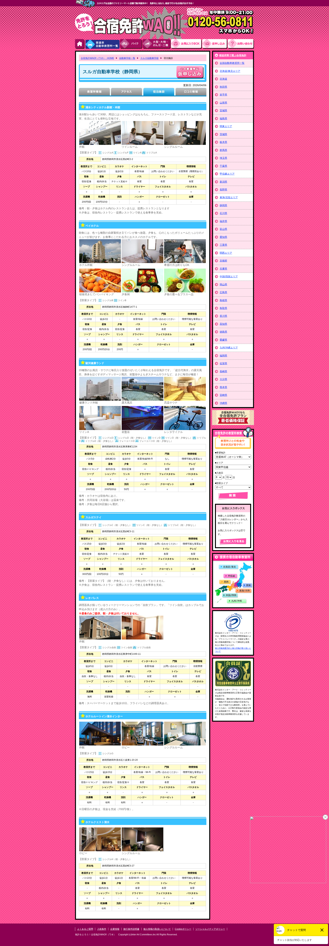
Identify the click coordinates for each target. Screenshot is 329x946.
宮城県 (223, 110)
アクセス (126, 92)
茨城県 (223, 134)
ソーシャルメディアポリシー (210, 929)
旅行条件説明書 (131, 929)
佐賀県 (223, 363)
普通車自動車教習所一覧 (102, 44)
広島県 (223, 292)
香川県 (223, 316)
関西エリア (226, 252)
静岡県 (223, 205)
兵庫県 (223, 268)
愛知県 (223, 237)
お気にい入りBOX (186, 44)
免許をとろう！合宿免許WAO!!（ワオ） (95, 934)
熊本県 (223, 387)
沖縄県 (223, 403)
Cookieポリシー (183, 929)
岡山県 (223, 284)
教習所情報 (94, 92)
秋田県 (223, 86)
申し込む (190, 72)
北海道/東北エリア (230, 71)
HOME (80, 44)
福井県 (223, 221)
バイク (131, 44)
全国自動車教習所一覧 (232, 63)
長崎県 (223, 371)
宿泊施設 (158, 92)
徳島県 (223, 331)
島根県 (223, 300)
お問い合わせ (241, 44)
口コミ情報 (190, 92)
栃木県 (223, 142)
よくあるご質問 (85, 929)
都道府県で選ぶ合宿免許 (232, 55)
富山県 (223, 229)
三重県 (223, 244)
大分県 (223, 379)
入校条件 (101, 929)
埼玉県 (223, 157)
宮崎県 (223, 395)
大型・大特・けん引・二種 (157, 44)
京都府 (223, 260)
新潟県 (223, 181)
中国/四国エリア (229, 276)
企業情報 (114, 929)
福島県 (223, 118)
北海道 (223, 78)
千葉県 (223, 165)
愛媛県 (223, 339)
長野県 (223, 189)
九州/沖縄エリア (229, 347)
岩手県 (223, 94)
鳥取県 (223, 308)
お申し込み (215, 44)
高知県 (223, 324)
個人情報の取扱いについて (157, 929)
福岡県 (223, 355)
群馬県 (223, 150)
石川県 (223, 213)
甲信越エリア (227, 173)
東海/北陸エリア (229, 197)
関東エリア (226, 126)
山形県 (223, 102)
